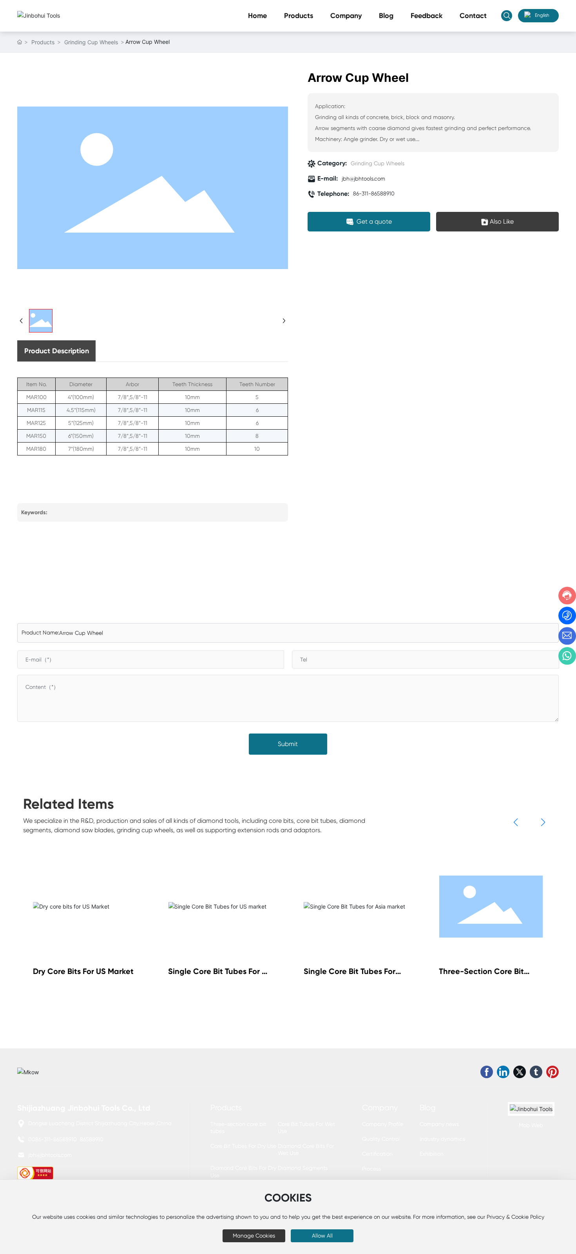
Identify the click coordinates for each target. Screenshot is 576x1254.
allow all (322, 1235)
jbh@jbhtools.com (363, 179)
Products (42, 42)
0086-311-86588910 (52, 1139)
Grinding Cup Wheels (91, 42)
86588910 (91, 1139)
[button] (515, 822)
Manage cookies (254, 1235)
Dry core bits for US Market (83, 971)
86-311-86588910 (374, 194)
